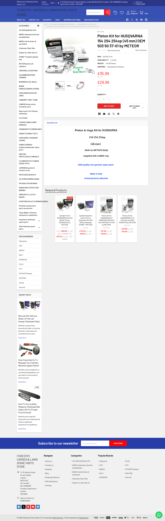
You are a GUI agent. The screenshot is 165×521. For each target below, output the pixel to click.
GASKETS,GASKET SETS (28, 134)
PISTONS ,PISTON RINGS (28, 183)
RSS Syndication (91, 20)
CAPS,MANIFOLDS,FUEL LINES (28, 94)
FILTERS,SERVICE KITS (27, 30)
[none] (70, 55)
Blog (58, 20)
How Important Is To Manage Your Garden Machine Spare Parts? (28, 363)
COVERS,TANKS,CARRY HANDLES (28, 123)
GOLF (21, 255)
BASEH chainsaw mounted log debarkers (29, 35)
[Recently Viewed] (115, 13)
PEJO (21, 264)
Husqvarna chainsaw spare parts (27, 221)
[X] (132, 20)
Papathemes (83, 518)
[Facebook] (127, 20)
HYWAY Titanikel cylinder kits (28, 58)
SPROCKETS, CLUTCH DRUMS (27, 196)
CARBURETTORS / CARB (28, 100)
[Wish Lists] (122, 13)
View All (22, 287)
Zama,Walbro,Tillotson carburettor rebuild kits (28, 214)
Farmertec (23, 241)
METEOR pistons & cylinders (26, 65)
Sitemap (48, 485)
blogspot (47, 20)
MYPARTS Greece (25, 273)
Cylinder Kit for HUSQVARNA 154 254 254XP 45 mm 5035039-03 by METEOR (65, 220)
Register (134, 13)
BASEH (21, 250)
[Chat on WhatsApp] (158, 514)
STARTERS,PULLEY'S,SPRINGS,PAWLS (30, 201)
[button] (134, 106)
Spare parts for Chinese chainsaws (28, 112)
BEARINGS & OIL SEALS (28, 82)
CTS (20, 269)
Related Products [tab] (56, 190)
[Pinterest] (137, 20)
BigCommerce (58, 518)
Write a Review (141, 50)
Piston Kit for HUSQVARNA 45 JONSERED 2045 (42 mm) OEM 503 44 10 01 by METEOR (106, 220)
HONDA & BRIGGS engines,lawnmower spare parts (29, 147)
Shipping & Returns (72, 20)
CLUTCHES (23, 118)
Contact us (34, 20)
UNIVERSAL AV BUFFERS (28, 71)
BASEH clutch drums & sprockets (27, 42)
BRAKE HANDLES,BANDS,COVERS (29, 87)
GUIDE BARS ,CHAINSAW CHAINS (28, 139)
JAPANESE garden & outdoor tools (27, 169)
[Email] (104, 114)
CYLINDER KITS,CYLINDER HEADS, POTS (29, 162)
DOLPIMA (22, 278)
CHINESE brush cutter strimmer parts (27, 105)
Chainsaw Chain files (27, 48)
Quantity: (101, 94)
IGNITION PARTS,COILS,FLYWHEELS (29, 155)
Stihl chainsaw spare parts (27, 227)
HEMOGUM (23, 259)
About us (21, 20)
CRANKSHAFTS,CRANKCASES (30, 129)
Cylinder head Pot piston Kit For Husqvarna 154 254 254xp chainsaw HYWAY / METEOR (86, 220)
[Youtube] (141, 20)
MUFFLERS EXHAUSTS (27, 175)
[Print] (109, 114)
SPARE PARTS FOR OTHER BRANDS (29, 189)
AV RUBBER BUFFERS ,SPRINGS (27, 76)
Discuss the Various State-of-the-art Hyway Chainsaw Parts (29, 318)
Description (52, 123)
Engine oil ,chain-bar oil (28, 53)
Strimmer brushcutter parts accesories (27, 207)
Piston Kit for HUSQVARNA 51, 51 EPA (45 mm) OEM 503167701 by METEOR (127, 219)
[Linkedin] (146, 20)
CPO (20, 246)
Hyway (21, 283)
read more (22, 338)
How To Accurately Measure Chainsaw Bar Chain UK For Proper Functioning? (29, 408)
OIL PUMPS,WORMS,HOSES (29, 179)
